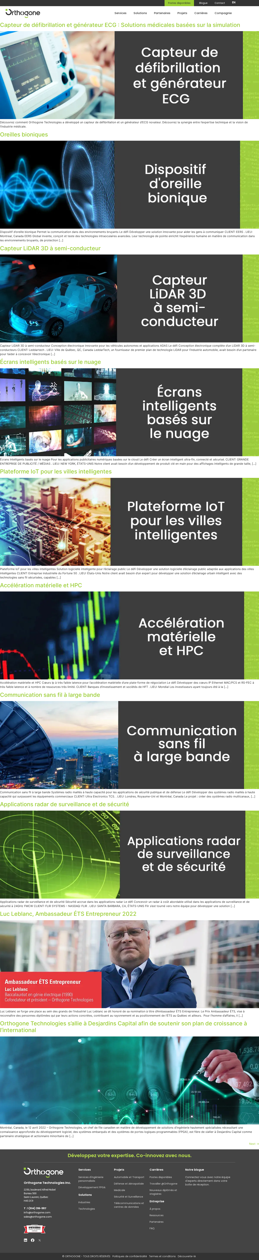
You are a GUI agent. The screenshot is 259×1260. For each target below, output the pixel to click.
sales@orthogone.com (38, 1216)
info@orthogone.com (37, 1212)
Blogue (203, 3)
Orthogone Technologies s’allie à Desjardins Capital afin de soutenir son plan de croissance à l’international (123, 1026)
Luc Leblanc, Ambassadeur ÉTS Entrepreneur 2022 (68, 913)
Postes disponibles (179, 3)
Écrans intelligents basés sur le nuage (50, 361)
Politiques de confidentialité (129, 1256)
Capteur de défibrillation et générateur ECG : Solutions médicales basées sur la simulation (120, 24)
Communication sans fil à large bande (50, 694)
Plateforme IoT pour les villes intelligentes (56, 471)
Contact (220, 3)
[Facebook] (32, 1240)
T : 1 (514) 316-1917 (35, 1208)
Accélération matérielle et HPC (41, 585)
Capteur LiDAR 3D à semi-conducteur (50, 248)
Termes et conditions (162, 1256)
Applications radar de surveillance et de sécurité (64, 804)
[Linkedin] (25, 1240)
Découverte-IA (187, 1256)
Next (254, 1144)
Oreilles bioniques (24, 134)
